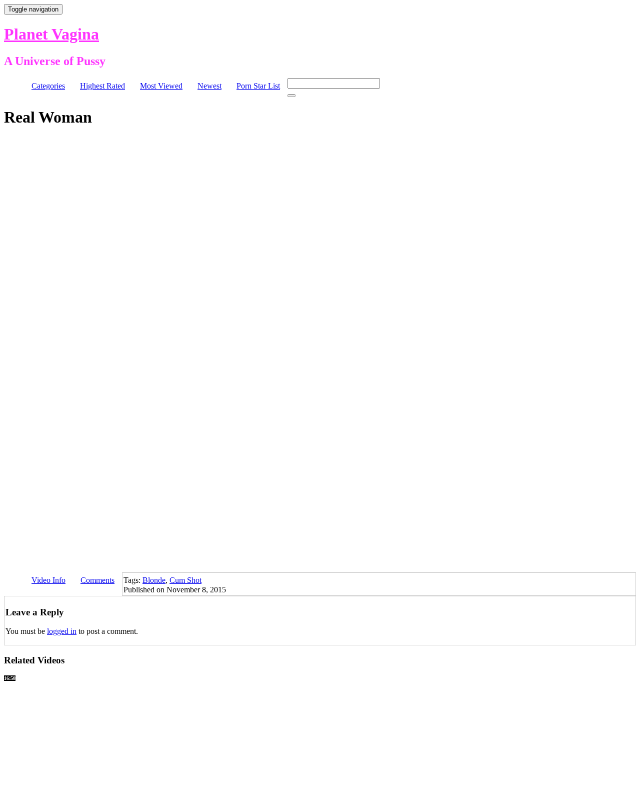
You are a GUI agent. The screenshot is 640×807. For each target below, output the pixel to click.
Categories (48, 86)
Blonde (154, 580)
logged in (61, 631)
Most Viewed (161, 86)
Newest (210, 86)
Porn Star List (258, 86)
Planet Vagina (51, 34)
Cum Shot (186, 580)
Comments (97, 580)
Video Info (49, 580)
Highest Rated (102, 86)
